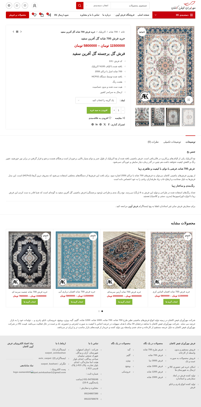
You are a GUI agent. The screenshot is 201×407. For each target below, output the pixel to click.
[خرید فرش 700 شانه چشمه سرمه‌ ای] (30, 260)
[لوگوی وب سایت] (183, 5)
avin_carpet (45, 358)
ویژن (128, 360)
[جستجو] (79, 5)
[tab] (190, 140)
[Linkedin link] (97, 124)
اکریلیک (102, 32)
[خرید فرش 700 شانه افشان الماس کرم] (171, 260)
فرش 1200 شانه (155, 371)
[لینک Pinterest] (101, 124)
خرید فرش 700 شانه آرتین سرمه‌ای (124, 292)
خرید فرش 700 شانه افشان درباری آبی (76, 291)
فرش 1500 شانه (154, 377)
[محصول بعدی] (13, 32)
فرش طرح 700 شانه (153, 349)
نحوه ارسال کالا (61, 15)
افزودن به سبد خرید (98, 110)
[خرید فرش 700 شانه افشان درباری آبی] (77, 260)
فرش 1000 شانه (155, 366)
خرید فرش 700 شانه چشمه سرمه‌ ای (30, 292)
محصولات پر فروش (17, 15)
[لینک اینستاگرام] (25, 5)
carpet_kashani (49, 363)
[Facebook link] (109, 124)
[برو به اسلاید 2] (99, 311)
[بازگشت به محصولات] (17, 32)
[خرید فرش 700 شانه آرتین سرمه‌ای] (124, 260)
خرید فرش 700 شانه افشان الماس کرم (171, 291)
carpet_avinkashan (55, 352)
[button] (191, 117)
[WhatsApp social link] (17, 5)
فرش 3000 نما (156, 360)
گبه (128, 349)
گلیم (128, 355)
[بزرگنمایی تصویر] (189, 100)
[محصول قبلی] (21, 32)
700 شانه (113, 32)
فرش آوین (133, 206)
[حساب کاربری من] (35, 5)
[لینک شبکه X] (105, 124)
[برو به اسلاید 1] (102, 311)
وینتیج (127, 366)
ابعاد (123, 100)
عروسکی (126, 371)
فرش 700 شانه (155, 355)
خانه (123, 32)
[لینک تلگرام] (9, 5)
